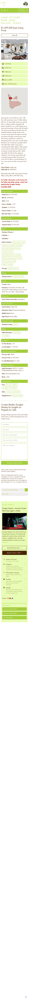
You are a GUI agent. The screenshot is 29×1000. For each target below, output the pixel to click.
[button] (14, 100)
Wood (16, 268)
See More (5, 542)
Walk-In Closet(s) (7, 264)
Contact (22, 10)
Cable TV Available (8, 245)
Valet (21, 276)
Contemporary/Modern (13, 392)
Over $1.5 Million (11, 385)
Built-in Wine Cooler (19, 242)
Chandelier (19, 245)
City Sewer (17, 332)
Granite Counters (8, 252)
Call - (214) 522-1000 (11, 609)
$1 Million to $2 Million (10, 388)
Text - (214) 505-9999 (11, 613)
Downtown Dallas (17, 395)
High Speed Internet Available (11, 255)
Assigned (16, 276)
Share (13, 35)
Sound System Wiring (9, 261)
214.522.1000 (6, 187)
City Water (6, 336)
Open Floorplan (17, 258)
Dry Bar (18, 248)
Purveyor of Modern (8, 504)
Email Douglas (9, 617)
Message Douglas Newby (14, 463)
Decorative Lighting (8, 248)
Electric (16, 324)
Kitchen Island (7, 258)
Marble (10, 268)
